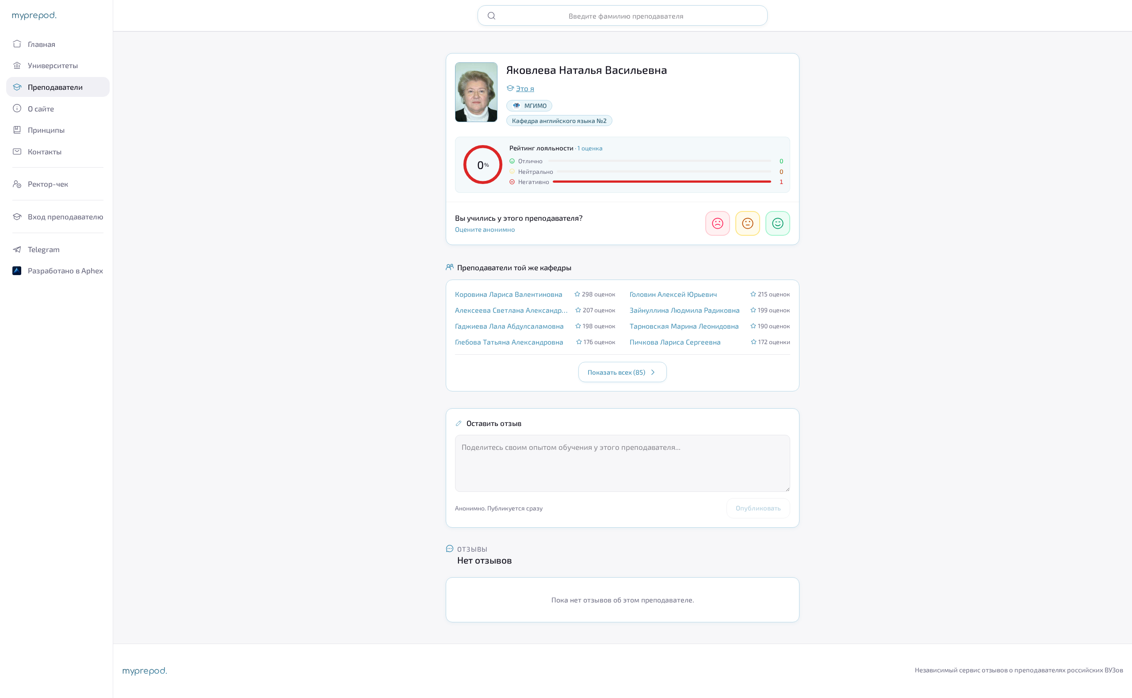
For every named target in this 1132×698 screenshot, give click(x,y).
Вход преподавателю (65, 216)
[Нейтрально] (747, 223)
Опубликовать (758, 508)
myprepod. (33, 15)
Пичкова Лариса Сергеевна (675, 341)
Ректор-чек (48, 183)
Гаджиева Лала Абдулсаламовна (509, 326)
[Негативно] (717, 223)
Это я (525, 88)
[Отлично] (777, 223)
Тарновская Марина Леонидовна (684, 326)
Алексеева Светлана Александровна (512, 310)
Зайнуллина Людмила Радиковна (685, 310)
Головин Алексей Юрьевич (673, 294)
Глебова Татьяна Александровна (509, 341)
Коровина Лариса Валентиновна (508, 294)
